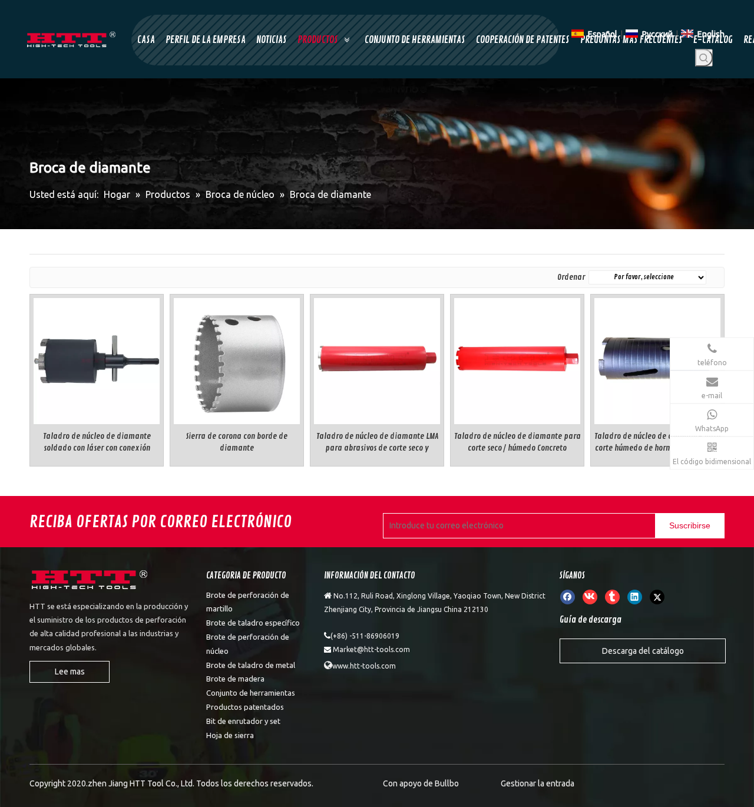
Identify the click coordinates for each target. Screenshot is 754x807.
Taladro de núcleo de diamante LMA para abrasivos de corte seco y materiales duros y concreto (377, 442)
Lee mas (70, 671)
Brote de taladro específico (253, 623)
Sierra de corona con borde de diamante (236, 442)
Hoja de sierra (230, 735)
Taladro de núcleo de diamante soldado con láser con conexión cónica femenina (97, 442)
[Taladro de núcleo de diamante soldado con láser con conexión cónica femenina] (97, 359)
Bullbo (447, 783)
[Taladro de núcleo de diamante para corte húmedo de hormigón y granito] (657, 359)
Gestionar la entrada (537, 783)
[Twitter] (657, 596)
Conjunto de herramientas (250, 693)
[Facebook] (567, 596)
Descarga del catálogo (643, 651)
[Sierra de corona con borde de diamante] (237, 359)
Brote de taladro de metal (250, 665)
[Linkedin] (634, 596)
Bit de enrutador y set (243, 721)
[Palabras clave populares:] (704, 58)
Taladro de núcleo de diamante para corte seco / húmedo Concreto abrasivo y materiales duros (517, 442)
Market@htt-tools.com (371, 649)
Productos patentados (245, 707)
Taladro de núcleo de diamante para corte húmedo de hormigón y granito (657, 442)
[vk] (590, 596)
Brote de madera (235, 678)
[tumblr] (612, 596)
